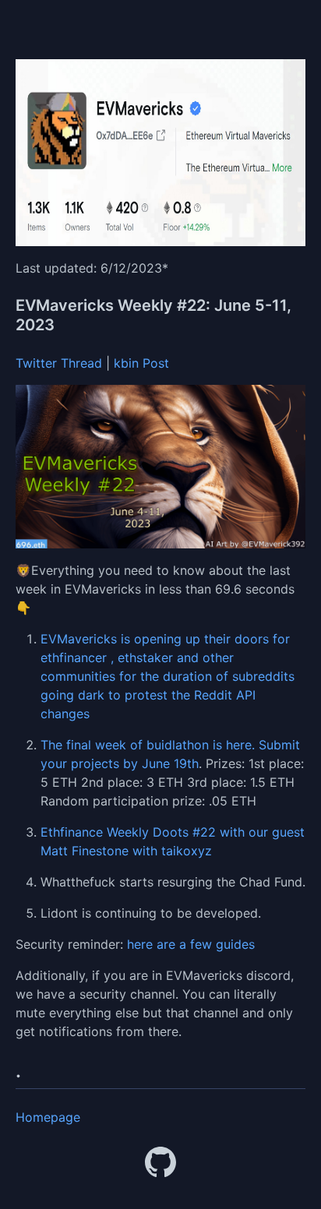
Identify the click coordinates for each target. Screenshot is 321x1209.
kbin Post (141, 363)
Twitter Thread (59, 363)
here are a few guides (191, 944)
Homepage (48, 1117)
